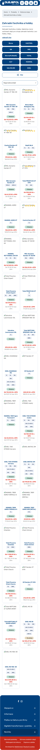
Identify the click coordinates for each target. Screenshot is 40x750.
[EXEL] (29, 68)
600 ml (11, 112)
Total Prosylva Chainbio (11, 544)
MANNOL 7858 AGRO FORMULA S (11, 508)
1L (25, 109)
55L (8, 109)
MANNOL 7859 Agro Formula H (11, 417)
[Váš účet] (31, 3)
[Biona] (10, 43)
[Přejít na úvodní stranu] (11, 3)
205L (13, 385)
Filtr (21, 75)
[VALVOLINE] (10, 68)
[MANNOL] (29, 61)
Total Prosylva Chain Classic (11, 583)
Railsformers (19, 747)
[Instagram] (21, 701)
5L (28, 109)
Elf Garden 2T (29, 371)
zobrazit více (6, 37)
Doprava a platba (29, 742)
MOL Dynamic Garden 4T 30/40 (29, 254)
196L (13, 109)
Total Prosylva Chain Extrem (29, 544)
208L (15, 295)
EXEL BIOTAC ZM (29, 462)
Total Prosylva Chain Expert (11, 292)
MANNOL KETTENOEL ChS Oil (11, 254)
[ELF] (10, 61)
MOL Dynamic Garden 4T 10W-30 (10, 105)
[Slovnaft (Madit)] (10, 55)
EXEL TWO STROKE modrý (29, 417)
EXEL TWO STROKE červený (10, 462)
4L (28, 147)
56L (26, 258)
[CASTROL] (29, 43)
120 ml (12, 420)
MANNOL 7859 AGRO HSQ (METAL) (29, 508)
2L (26, 185)
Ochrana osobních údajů (28, 739)
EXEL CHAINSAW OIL (11, 372)
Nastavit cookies (29, 747)
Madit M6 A (29, 145)
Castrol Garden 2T (29, 220)
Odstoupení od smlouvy (13, 742)
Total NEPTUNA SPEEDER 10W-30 (29, 331)
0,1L (29, 512)
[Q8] (10, 49)
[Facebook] (18, 701)
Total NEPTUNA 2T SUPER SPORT (10, 622)
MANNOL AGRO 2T (11, 220)
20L (10, 295)
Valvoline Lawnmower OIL (10, 331)
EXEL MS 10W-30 (11, 667)
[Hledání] (27, 3)
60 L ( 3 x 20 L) (10, 381)
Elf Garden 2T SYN (29, 582)
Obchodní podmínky (10, 739)
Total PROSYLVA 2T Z (29, 292)
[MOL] (29, 49)
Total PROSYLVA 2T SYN (29, 182)
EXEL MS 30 (29, 622)
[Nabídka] (22, 3)
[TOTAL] (29, 55)
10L (33, 109)
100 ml (7, 185)
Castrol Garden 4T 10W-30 (11, 146)
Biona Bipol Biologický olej (29, 105)
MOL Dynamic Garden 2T (11, 182)
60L (31, 185)
